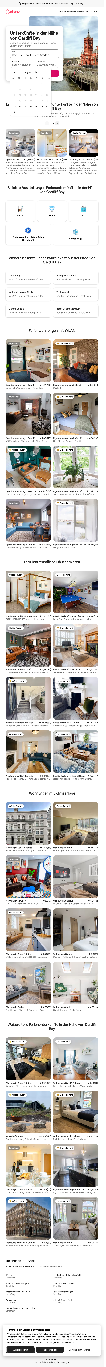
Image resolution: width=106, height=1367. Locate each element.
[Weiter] (57, 123)
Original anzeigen (77, 3)
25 (20, 106)
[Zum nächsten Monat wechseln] (46, 72)
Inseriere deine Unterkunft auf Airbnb (78, 11)
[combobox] (34, 55)
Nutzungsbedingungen (59, 1362)
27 (31, 106)
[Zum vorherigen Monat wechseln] (15, 72)
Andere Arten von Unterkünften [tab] (20, 1266)
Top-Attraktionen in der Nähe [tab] (52, 1266)
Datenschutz (40, 1362)
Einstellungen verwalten (79, 1350)
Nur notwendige (50, 1350)
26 (25, 106)
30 (47, 106)
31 (15, 112)
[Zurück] (47, 123)
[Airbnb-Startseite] (13, 11)
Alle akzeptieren (20, 1350)
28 (36, 106)
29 (41, 106)
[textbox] (22, 64)
